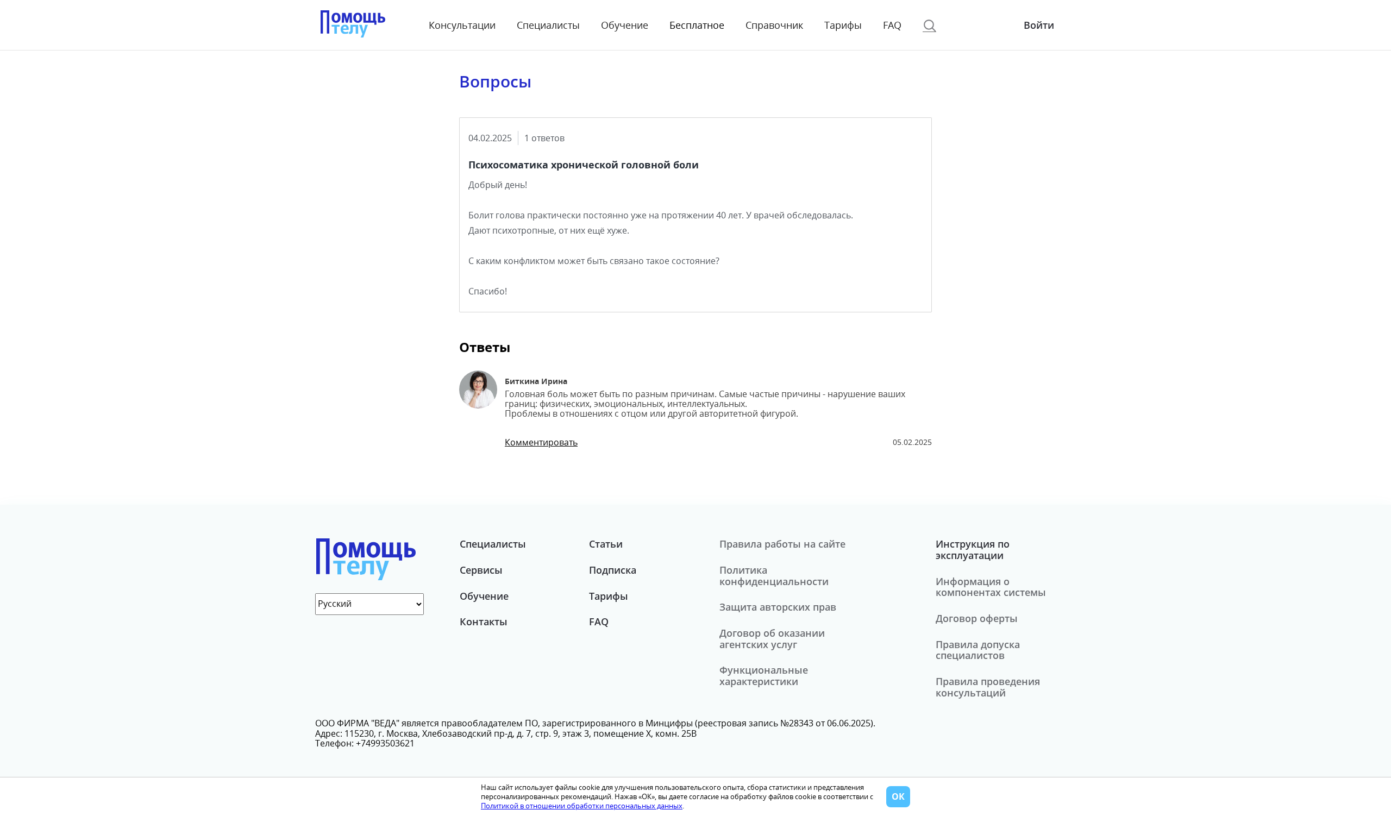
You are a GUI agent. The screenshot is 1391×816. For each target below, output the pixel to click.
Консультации (462, 25)
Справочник (774, 25)
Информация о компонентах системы (991, 587)
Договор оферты (977, 618)
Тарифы (843, 25)
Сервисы (481, 569)
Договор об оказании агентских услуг (772, 638)
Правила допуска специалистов (978, 650)
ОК (898, 796)
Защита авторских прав (777, 606)
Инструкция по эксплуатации (973, 549)
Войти (1039, 25)
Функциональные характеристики (763, 675)
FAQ (892, 25)
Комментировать (541, 442)
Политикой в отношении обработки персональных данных (581, 806)
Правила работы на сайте (782, 543)
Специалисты (548, 25)
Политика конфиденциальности (774, 575)
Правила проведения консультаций (988, 687)
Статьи (606, 543)
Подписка (612, 569)
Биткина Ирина (536, 381)
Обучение (624, 25)
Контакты (483, 621)
